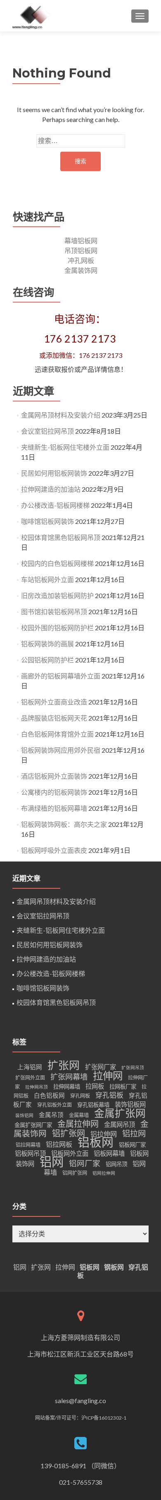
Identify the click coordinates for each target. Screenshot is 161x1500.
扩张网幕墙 (69, 1076)
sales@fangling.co (80, 1400)
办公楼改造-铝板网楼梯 (55, 505)
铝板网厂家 (132, 1144)
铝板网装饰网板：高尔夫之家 (64, 824)
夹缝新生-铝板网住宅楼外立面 (65, 447)
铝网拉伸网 (103, 1173)
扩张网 (63, 1065)
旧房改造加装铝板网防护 (57, 595)
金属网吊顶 (119, 1124)
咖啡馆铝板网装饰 (47, 521)
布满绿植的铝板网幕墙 (54, 808)
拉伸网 (108, 1076)
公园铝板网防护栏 (47, 660)
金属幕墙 (79, 1115)
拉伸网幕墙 (66, 1086)
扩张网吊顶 (132, 1067)
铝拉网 (134, 1133)
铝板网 (96, 1142)
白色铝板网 (49, 1095)
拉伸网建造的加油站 (50, 489)
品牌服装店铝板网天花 (54, 718)
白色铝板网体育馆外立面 (57, 734)
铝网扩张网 (74, 1173)
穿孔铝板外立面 (54, 1105)
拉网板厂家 (122, 1086)
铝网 (52, 1161)
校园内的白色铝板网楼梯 (57, 563)
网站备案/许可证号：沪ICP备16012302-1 (80, 1418)
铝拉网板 (59, 1144)
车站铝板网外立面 (47, 579)
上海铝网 (29, 1066)
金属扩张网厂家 (33, 1125)
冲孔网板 (81, 260)
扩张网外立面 (30, 1078)
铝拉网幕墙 (28, 1145)
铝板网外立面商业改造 (54, 702)
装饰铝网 (24, 1115)
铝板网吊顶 (30, 1153)
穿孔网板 (80, 1096)
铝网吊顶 (116, 1164)
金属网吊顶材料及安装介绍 (60, 415)
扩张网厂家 (100, 1066)
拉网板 (94, 1086)
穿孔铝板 (109, 1095)
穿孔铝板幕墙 (93, 1104)
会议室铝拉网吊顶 (47, 431)
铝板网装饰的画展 (47, 644)
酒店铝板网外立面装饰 (54, 776)
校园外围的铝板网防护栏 (57, 627)
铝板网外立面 (69, 1153)
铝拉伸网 (103, 1134)
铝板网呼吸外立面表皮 (54, 850)
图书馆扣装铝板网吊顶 (54, 611)
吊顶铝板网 (80, 250)
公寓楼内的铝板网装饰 (54, 792)
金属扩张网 (120, 1113)
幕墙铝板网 (80, 240)
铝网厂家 (84, 1163)
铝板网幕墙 (109, 1153)
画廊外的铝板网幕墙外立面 (60, 676)
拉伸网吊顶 (36, 1086)
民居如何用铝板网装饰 (54, 473)
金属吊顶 (51, 1114)
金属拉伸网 (78, 1124)
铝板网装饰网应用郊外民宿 (60, 750)
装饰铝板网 (130, 1104)
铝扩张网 (68, 1133)
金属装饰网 (80, 270)
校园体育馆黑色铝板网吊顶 (60, 537)
